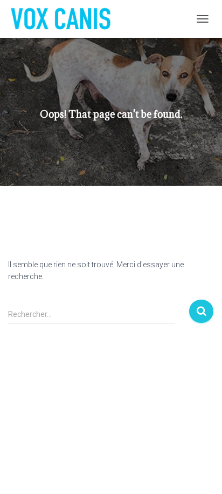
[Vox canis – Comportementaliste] (64, 18)
